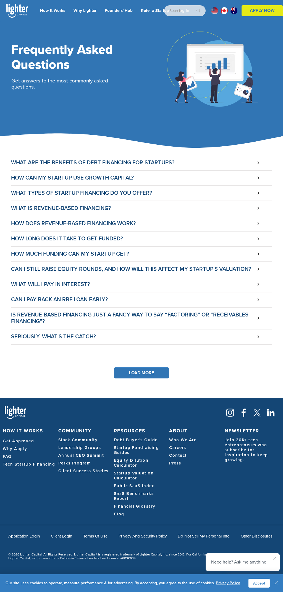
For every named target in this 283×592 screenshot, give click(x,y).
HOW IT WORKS (23, 431)
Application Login (24, 536)
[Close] (276, 583)
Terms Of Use (95, 536)
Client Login (61, 536)
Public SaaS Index (134, 485)
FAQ (7, 456)
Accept (259, 583)
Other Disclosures (256, 536)
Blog (119, 513)
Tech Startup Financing (29, 464)
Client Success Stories (83, 470)
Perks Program (74, 463)
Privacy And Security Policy (143, 536)
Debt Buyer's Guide (136, 439)
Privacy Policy (228, 583)
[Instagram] (230, 412)
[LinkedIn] (270, 412)
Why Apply (15, 448)
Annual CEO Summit (81, 455)
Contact (178, 455)
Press (175, 463)
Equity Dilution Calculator (131, 463)
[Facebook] (243, 412)
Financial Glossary (135, 506)
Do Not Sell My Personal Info (204, 536)
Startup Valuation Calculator (134, 476)
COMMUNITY (74, 431)
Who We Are (182, 439)
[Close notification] (274, 558)
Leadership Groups (79, 447)
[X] (257, 412)
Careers (177, 447)
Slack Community (78, 439)
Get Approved (18, 440)
